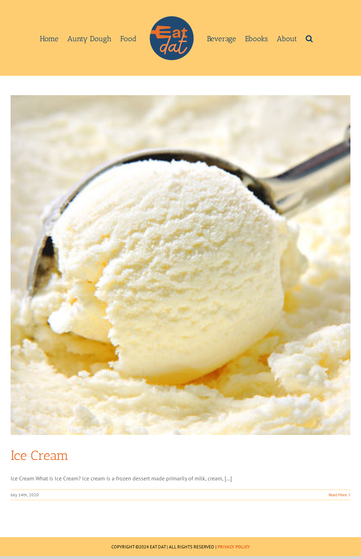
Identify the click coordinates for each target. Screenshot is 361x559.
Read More (338, 494)
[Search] (309, 38)
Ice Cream (40, 455)
